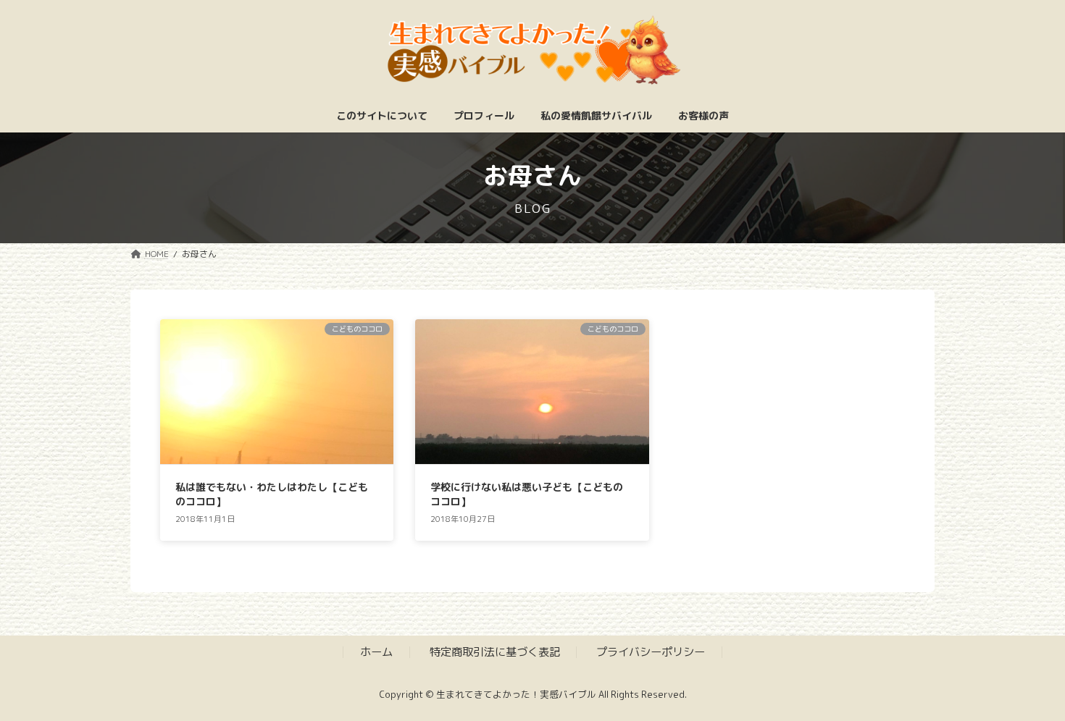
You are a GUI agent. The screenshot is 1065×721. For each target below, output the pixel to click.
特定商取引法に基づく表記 (495, 651)
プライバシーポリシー (650, 651)
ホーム (376, 651)
